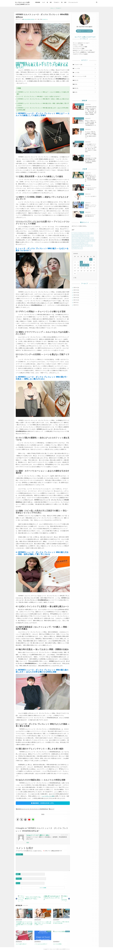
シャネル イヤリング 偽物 (80, 46)
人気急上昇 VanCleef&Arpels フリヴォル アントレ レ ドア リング (52, 898)
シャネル (91, 233)
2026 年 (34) (76, 287)
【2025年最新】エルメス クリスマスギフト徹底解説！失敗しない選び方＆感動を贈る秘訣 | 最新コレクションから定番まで (24, 924)
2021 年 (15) (76, 300)
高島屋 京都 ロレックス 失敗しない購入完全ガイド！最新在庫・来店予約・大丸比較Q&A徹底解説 (90, 178)
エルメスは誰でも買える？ (21, 944)
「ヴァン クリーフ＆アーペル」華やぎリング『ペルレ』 (33, 897)
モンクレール (85, 235)
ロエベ (79, 240)
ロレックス (90, 238)
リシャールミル (76, 243)
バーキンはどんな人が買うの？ (40, 944)
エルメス (52, 809)
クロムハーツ (84, 243)
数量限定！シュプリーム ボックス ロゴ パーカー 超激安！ (90, 206)
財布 (65, 2)
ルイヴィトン (84, 233)
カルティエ (85, 240)
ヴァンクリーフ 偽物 (78, 48)
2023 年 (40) (76, 295)
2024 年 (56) (76, 292)
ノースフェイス (76, 233)
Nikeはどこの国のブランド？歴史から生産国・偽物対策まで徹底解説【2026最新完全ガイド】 (90, 123)
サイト (18, 883)
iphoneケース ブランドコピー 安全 (82, 50)
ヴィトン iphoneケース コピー (81, 43)
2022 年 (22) (76, 297)
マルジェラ (79, 248)
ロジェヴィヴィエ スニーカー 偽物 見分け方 (90, 188)
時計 (51, 2)
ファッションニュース (73, 2)
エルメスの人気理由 (57, 944)
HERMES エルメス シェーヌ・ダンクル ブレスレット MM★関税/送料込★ (32, 809)
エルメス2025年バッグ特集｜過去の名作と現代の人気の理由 (61, 922)
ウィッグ (77, 68)
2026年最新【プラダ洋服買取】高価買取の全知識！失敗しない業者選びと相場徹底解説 (90, 160)
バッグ (43, 2)
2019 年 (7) (75, 305)
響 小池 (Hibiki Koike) (29, 19)
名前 (18, 874)
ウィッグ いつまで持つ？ (90, 196)
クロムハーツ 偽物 (78, 45)
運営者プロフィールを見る (84, 31)
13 (84, 265)
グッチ (90, 245)
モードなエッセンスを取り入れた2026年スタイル (22, 3)
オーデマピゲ (83, 238)
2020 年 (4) (75, 302)
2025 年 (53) (76, 290)
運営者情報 (37, 2)
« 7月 (74, 277)
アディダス (91, 240)
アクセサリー (56, 2)
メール (18, 878)
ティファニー (75, 238)
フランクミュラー (76, 245)
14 (87, 265)
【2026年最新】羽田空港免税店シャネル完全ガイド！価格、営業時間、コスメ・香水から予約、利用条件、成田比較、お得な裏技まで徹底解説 (90, 110)
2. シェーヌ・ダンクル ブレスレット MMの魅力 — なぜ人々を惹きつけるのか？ (39, 96)
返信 (28, 842)
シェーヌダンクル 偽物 (48, 796)
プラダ (73, 248)
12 (81, 265)
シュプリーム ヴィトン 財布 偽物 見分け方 (90, 215)
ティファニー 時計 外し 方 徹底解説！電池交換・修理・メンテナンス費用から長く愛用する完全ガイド (90, 134)
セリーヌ (74, 240)
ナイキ (79, 235)
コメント (19, 854)
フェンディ (84, 245)
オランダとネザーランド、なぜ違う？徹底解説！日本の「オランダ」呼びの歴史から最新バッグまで (42, 923)
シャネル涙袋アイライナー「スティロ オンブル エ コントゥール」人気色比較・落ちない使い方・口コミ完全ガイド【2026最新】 (90, 148)
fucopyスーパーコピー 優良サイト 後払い (38, 835)
